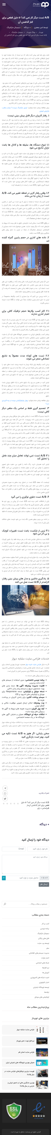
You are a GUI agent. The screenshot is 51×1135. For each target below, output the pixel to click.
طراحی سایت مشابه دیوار (25, 1029)
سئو (47, 948)
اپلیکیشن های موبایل (42, 997)
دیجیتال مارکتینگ (43, 933)
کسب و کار (45, 923)
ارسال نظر (44, 884)
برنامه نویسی (44, 928)
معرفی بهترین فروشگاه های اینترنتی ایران (20, 1062)
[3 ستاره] (11, 803)
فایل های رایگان (43, 938)
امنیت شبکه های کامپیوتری (39, 977)
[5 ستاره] (3, 803)
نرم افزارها (45, 967)
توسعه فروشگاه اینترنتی (41, 987)
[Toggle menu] (4, 4)
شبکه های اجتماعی (42, 963)
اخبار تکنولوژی (44, 982)
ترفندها (46, 992)
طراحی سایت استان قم (26, 1052)
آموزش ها (45, 972)
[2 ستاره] (14, 803)
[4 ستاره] (7, 803)
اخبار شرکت (45, 958)
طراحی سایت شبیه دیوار (33, 664)
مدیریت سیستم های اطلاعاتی (39, 953)
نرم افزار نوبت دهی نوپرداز (25, 1041)
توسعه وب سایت (43, 943)
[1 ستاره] (18, 803)
